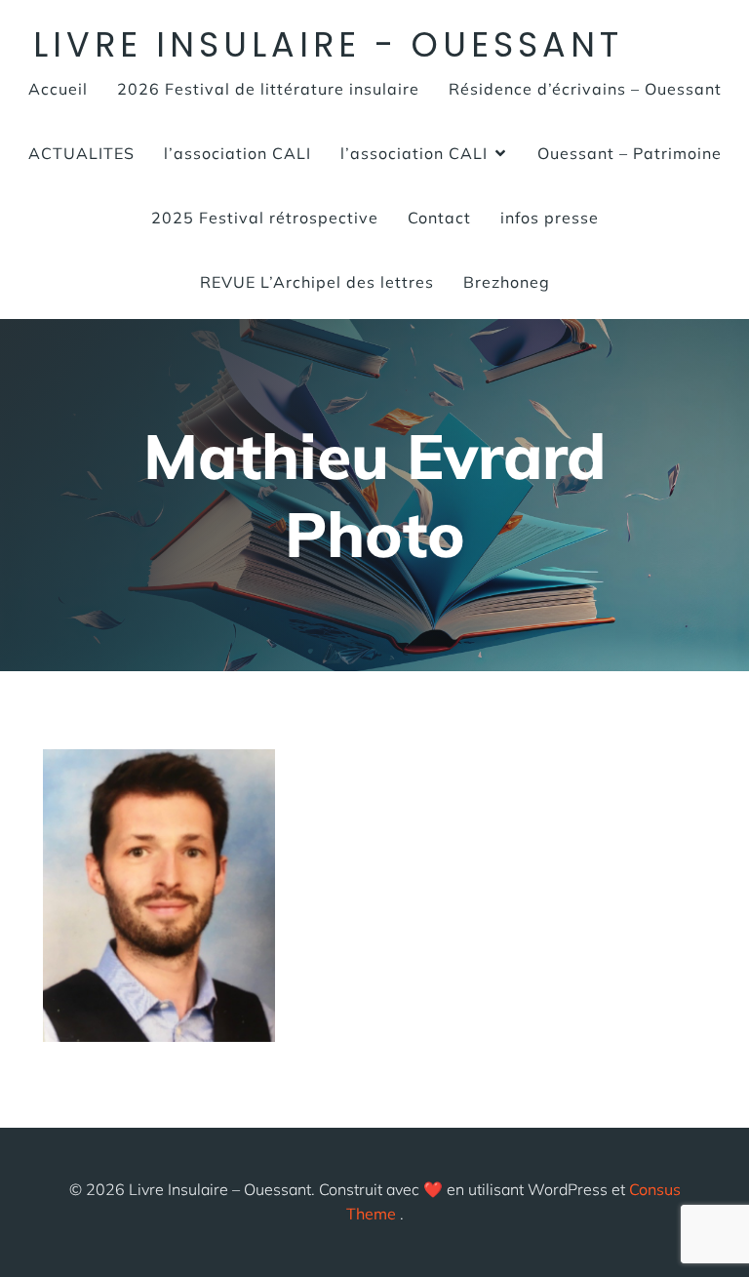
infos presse (549, 217)
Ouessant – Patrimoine (629, 153)
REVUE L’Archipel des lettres (317, 282)
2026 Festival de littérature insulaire (268, 89)
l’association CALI (237, 153)
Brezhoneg (506, 282)
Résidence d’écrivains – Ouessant (585, 89)
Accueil (58, 89)
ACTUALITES (81, 153)
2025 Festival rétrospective (264, 217)
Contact (439, 217)
